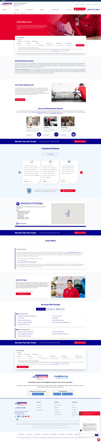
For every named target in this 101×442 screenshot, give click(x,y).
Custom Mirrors (21, 318)
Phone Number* (49, 43)
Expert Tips (74, 407)
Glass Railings (55, 318)
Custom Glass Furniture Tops (23, 324)
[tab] (4, 10)
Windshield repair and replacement (22, 69)
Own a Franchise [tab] (96, 4)
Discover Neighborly (37, 394)
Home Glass (27, 41)
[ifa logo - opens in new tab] (17, 419)
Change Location (17, 5)
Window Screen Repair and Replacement (60, 333)
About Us (56, 407)
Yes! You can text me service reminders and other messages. (28, 47)
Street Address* (59, 43)
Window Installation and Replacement (25, 333)
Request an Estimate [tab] (80, 8)
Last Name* (28, 43)
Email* (37, 43)
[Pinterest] (28, 416)
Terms (53, 51)
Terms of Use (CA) (29, 434)
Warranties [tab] (83, 4)
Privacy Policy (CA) (45, 434)
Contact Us (56, 409)
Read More (37, 175)
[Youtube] (26, 416)
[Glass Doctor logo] (40, 377)
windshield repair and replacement (56, 113)
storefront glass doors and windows (39, 112)
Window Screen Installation (57, 331)
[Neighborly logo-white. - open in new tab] (3, 0)
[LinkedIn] (18, 416)
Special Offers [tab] (88, 4)
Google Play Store (68, 394)
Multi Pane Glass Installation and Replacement (27, 316)
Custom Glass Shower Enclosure (24, 320)
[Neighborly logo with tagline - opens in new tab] (61, 377)
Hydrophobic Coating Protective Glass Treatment (27, 261)
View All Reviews (50, 154)
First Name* (19, 43)
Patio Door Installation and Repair (24, 335)
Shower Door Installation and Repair (25, 322)
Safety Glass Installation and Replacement (60, 322)
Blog (73, 405)
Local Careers (57, 412)
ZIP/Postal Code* (69, 43)
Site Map (74, 412)
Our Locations (75, 409)
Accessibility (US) (54, 434)
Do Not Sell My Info (69, 434)
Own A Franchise (57, 414)
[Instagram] (21, 416)
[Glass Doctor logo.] (6, 4)
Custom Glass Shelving (57, 316)
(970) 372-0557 (21, 408)
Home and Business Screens (58, 320)
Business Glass (35, 41)
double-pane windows (56, 112)
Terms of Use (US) (21, 434)
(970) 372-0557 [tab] (93, 10)
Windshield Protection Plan (73, 252)
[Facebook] (23, 416)
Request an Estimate (80, 45)
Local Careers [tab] (76, 4)
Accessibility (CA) (61, 434)
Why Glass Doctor (58, 405)
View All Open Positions (22, 293)
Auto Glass (20, 41)
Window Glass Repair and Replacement (25, 331)
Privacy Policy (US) (37, 434)
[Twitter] (16, 416)
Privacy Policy (57, 51)
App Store (58, 394)
